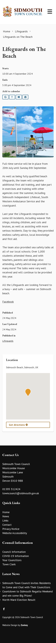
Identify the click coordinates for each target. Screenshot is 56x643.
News (5, 516)
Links (5, 520)
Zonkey (24, 625)
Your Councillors (11, 560)
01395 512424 (11, 489)
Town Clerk (9, 564)
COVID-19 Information (15, 556)
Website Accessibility (14, 533)
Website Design (9, 625)
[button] (28, 392)
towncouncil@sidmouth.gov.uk (20, 493)
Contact (7, 524)
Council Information (14, 552)
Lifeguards (7, 340)
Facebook (8, 301)
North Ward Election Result (18, 600)
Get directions (17, 424)
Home (5, 512)
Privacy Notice (10, 529)
